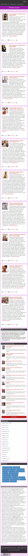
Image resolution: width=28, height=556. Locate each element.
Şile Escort (4, 454)
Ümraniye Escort (5, 458)
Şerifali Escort (5, 452)
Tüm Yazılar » (14, 417)
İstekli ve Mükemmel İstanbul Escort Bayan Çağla (17, 235)
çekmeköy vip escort (6, 475)
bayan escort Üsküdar (14, 479)
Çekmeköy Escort (6, 431)
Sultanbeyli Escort (6, 450)
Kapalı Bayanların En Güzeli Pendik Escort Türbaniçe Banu (15, 354)
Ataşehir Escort (12, 40)
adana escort (11, 552)
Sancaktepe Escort (6, 448)
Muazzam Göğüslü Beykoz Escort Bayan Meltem (16, 266)
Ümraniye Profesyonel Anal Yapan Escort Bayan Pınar (15, 403)
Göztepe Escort (5, 433)
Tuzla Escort (4, 456)
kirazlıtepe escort (16, 467)
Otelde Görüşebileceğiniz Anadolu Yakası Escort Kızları (15, 346)
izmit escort (17, 552)
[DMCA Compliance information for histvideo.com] (6, 554)
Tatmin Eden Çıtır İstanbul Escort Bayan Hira (16, 141)
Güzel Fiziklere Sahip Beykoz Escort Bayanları (17, 77)
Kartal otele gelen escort (7, 467)
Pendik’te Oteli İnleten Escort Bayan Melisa (15, 396)
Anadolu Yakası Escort (7, 423)
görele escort (14, 477)
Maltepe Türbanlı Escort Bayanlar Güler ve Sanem (15, 382)
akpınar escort (5, 473)
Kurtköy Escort (5, 442)
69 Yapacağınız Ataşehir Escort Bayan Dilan (17, 14)
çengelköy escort (6, 469)
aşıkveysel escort (12, 471)
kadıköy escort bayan (20, 471)
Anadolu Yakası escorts (7, 477)
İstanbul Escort (12, 71)
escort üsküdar (13, 469)
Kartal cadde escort (20, 469)
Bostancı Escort (5, 429)
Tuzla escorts (5, 471)
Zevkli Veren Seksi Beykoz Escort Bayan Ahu (16, 172)
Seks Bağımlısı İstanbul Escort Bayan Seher (17, 45)
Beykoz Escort (11, 102)
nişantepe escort (13, 481)
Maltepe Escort (5, 444)
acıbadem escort (21, 477)
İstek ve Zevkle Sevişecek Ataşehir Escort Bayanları (16, 203)
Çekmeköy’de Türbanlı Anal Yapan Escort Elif (16, 375)
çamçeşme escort (6, 479)
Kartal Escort (5, 439)
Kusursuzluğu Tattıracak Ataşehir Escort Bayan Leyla (16, 108)
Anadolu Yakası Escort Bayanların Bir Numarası (14, 368)
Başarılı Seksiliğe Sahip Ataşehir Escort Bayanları (16, 297)
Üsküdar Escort (5, 460)
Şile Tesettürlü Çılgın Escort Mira (13, 410)
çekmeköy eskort (6, 481)
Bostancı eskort (22, 479)
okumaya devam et (13, 36)
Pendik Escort (5, 446)
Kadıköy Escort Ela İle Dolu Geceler (14, 361)
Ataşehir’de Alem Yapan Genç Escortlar (14, 389)
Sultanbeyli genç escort (13, 473)
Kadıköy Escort (5, 437)
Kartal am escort (14, 475)
